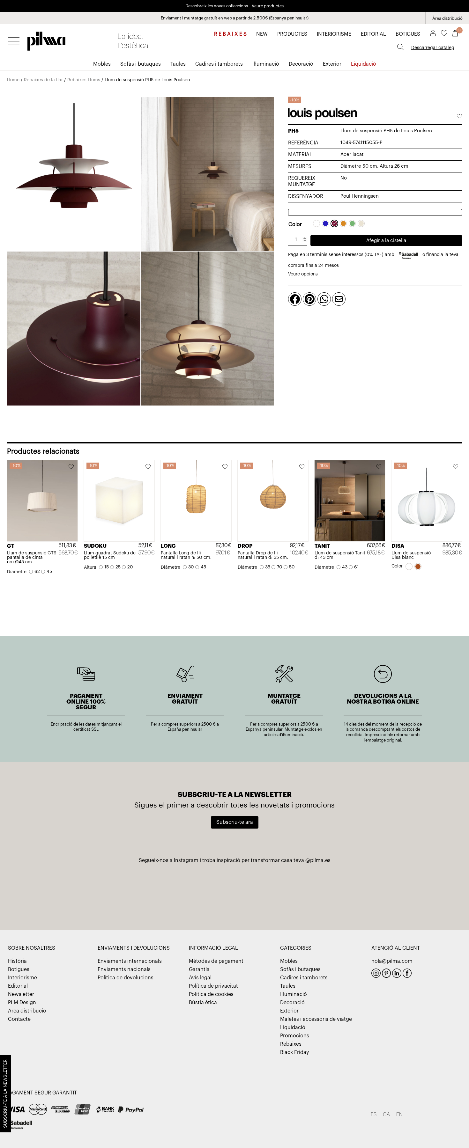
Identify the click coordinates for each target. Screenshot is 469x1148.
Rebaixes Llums (83, 80)
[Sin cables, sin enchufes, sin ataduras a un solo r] (234, 893)
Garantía (199, 969)
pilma (46, 39)
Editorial (18, 986)
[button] (459, 117)
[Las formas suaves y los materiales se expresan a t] (309, 893)
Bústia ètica (203, 1002)
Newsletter (21, 994)
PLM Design (22, 1002)
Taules (178, 64)
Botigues (18, 969)
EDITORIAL (373, 34)
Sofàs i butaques (140, 64)
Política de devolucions (125, 977)
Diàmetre (16, 572)
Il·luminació (265, 64)
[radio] (316, 223)
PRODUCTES (292, 34)
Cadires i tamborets (219, 64)
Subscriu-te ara (234, 822)
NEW (262, 34)
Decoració (301, 64)
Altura (90, 567)
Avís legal (200, 977)
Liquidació (363, 64)
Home (13, 80)
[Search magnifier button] (400, 46)
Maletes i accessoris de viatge (316, 1019)
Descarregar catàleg (432, 48)
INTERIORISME (334, 34)
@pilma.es (318, 860)
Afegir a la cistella (386, 240)
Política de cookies (211, 994)
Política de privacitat (213, 986)
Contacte (19, 1019)
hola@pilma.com (392, 961)
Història (17, 961)
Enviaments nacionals (124, 969)
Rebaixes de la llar (43, 80)
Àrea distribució (447, 18)
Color (295, 224)
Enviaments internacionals (130, 961)
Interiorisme (22, 977)
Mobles (102, 64)
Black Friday (294, 1052)
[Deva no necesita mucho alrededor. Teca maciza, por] (385, 893)
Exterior (332, 64)
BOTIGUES (408, 34)
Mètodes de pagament (216, 961)
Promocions (294, 1035)
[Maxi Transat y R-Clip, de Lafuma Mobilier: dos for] (83, 893)
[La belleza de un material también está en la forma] (159, 893)
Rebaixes (291, 1044)
